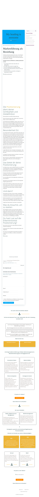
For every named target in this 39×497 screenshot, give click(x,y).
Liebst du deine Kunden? (30, 40)
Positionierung (13, 106)
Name (4, 288)
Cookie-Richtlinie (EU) (23, 491)
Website (4, 295)
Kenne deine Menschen (30, 42)
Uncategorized (9, 261)
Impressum (21, 489)
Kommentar (5, 276)
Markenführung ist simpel (30, 41)
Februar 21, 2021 (12, 45)
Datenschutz (27, 489)
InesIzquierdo (6, 45)
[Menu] (37, 3)
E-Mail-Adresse (6, 291)
